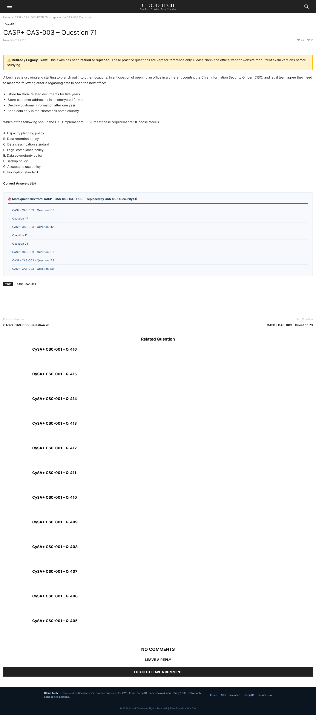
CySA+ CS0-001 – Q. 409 (55, 522)
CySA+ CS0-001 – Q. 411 (54, 473)
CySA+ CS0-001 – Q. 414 (54, 399)
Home (6, 17)
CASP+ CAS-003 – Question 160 (33, 252)
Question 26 (20, 243)
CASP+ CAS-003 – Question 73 (290, 325)
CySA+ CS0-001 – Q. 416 (54, 349)
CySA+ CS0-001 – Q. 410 (54, 497)
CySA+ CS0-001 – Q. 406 (55, 596)
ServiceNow (265, 695)
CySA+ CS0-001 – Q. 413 (54, 423)
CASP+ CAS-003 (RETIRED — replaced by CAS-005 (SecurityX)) (54, 17)
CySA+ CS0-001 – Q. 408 (55, 547)
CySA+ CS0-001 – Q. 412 (54, 448)
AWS (223, 695)
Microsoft (234, 695)
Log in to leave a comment (158, 672)
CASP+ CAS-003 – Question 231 (33, 268)
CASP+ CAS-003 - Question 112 (33, 227)
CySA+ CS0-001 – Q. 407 (54, 571)
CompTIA (9, 24)
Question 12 (20, 235)
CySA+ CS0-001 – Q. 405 (55, 621)
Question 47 (20, 218)
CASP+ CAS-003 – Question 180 (33, 210)
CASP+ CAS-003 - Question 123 (33, 260)
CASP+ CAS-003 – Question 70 (26, 325)
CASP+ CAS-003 (26, 284)
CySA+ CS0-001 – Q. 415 (54, 374)
